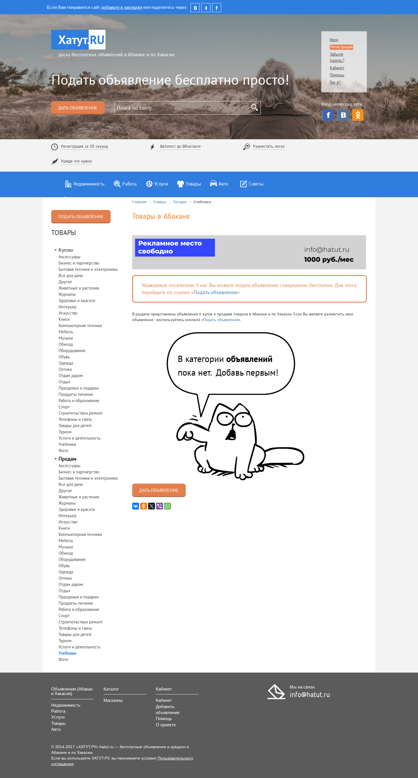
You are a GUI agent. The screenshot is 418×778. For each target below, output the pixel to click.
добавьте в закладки (121, 7)
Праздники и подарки (79, 388)
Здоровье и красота (77, 300)
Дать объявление (78, 108)
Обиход (66, 344)
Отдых (65, 381)
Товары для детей (75, 425)
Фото (63, 450)
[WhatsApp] (167, 506)
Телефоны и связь (75, 419)
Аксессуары (69, 256)
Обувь (64, 356)
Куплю (66, 250)
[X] (151, 506)
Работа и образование (79, 400)
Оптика (65, 369)
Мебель (66, 331)
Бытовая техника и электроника (88, 269)
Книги (64, 319)
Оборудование (72, 350)
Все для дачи (71, 275)
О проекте (166, 724)
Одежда (66, 363)
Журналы (67, 294)
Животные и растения (79, 288)
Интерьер (67, 306)
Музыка (66, 338)
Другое (65, 281)
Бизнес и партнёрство (79, 263)
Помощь (337, 75)
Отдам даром (71, 375)
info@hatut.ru (310, 695)
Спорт (64, 406)
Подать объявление (81, 216)
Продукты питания (76, 394)
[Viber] (159, 506)
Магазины (113, 700)
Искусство (68, 313)
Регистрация (341, 47)
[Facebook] (328, 115)
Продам (67, 458)
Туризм (65, 431)
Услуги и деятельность (79, 438)
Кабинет (337, 68)
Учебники (67, 444)
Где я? (335, 83)
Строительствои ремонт (81, 413)
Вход (334, 40)
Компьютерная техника (80, 325)
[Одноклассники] (357, 115)
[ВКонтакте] (342, 115)
